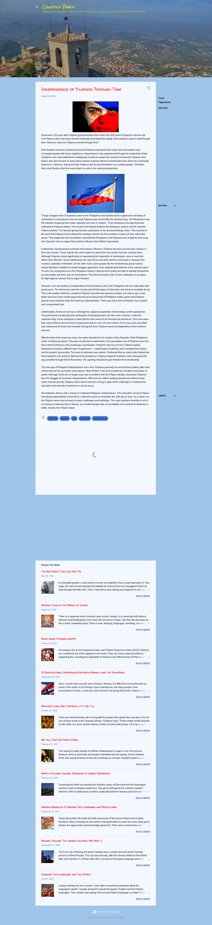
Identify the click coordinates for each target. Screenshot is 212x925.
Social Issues (100, 418)
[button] (148, 88)
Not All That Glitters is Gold (59, 740)
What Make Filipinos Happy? (58, 639)
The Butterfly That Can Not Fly (61, 571)
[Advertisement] (179, 36)
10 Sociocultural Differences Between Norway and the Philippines (83, 672)
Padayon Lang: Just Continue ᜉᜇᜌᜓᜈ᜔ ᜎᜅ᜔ (67, 706)
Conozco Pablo (58, 7)
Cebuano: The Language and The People (66, 874)
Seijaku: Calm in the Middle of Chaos (64, 605)
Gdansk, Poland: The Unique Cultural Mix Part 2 (71, 841)
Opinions (85, 418)
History (65, 418)
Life (74, 418)
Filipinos (52, 418)
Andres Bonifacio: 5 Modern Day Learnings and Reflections (79, 807)
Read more (143, 596)
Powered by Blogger (108, 911)
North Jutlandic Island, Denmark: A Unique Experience (75, 773)
